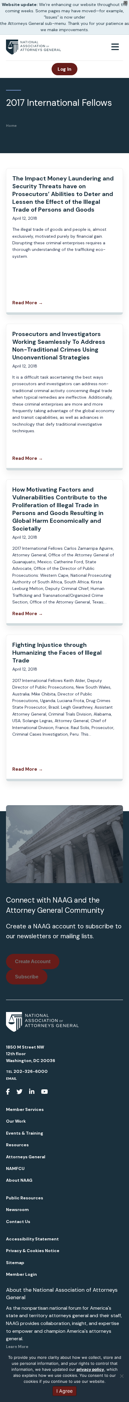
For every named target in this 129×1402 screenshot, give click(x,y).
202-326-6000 (31, 1071)
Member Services (25, 1109)
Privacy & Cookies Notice (32, 1250)
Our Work (16, 1121)
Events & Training (24, 1133)
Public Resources (24, 1198)
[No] (121, 1376)
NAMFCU (15, 1168)
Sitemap (15, 1262)
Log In (64, 69)
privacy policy (90, 1369)
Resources (17, 1144)
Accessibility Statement (32, 1239)
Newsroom (17, 1209)
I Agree (64, 1391)
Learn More (17, 1346)
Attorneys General (25, 1156)
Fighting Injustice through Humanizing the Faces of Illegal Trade (57, 652)
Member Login (21, 1274)
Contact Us (18, 1221)
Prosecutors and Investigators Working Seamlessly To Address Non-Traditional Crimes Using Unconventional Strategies (58, 345)
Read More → (27, 303)
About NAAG (19, 1180)
